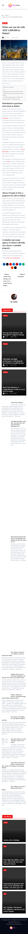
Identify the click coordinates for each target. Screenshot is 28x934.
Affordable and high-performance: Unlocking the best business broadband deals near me (13, 362)
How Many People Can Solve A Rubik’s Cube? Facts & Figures (18, 740)
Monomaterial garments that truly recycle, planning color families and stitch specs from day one (13, 886)
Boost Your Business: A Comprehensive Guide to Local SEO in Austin (14, 389)
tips (5, 846)
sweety (7, 336)
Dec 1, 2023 (13, 365)
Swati (6, 393)
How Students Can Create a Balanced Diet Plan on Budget (13, 788)
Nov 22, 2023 (13, 393)
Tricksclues (10, 922)
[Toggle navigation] (3, 5)
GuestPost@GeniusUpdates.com (14, 924)
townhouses (5, 118)
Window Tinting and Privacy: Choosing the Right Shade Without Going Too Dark (14, 696)
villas (8, 161)
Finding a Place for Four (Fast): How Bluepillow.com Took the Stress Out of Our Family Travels (13, 676)
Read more (17, 416)
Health (5, 822)
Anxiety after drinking (16, 402)
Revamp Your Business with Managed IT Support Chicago (13, 334)
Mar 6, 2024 (14, 336)
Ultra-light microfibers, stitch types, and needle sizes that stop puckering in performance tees (13, 863)
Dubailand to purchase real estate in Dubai (13, 91)
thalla (8, 37)
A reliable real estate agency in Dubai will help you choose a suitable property (12, 98)
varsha (6, 365)
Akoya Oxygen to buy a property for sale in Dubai (13, 94)
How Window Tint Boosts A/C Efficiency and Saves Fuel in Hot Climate (13, 654)
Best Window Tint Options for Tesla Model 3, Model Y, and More (13, 718)
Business (5, 23)
